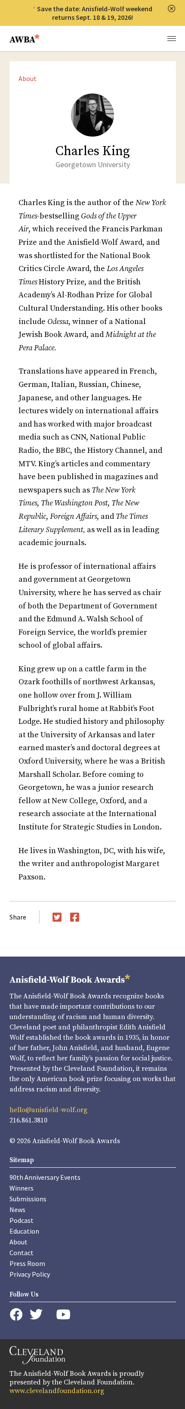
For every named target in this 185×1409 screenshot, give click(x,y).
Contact (21, 1252)
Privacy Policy (29, 1274)
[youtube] (63, 1314)
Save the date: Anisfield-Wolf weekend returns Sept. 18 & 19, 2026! (94, 13)
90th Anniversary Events (44, 1177)
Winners (21, 1188)
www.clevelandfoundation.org (56, 1391)
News (17, 1209)
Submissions (27, 1198)
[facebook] (16, 1314)
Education (24, 1231)
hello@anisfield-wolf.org (48, 1110)
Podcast (21, 1220)
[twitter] (36, 1314)
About (27, 78)
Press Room (27, 1263)
